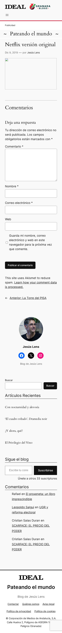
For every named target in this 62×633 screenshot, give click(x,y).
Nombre (12, 186)
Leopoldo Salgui (23, 507)
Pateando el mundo (31, 33)
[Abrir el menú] (7, 15)
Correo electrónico (19, 203)
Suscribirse (45, 470)
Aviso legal (48, 603)
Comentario (14, 146)
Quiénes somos (30, 603)
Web (8, 219)
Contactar (13, 603)
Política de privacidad (19, 611)
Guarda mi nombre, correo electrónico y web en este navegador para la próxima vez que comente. (30, 242)
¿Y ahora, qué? (14, 431)
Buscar (9, 380)
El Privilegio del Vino (18, 442)
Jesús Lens (33, 52)
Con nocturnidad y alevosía (22, 407)
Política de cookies (44, 611)
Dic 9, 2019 (11, 52)
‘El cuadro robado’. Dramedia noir (26, 419)
